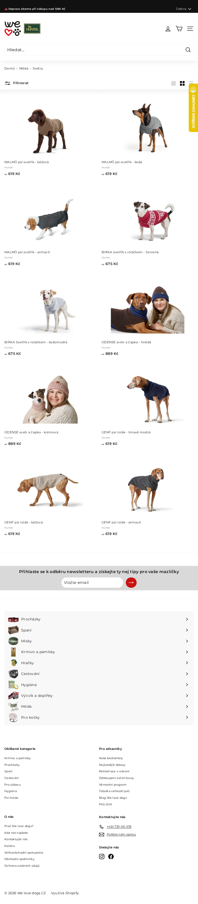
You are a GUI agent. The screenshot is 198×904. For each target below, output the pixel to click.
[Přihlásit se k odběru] (131, 582)
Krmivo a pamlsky (17, 758)
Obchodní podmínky (19, 859)
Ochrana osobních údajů (22, 865)
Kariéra (9, 846)
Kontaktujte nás (16, 839)
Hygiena (10, 791)
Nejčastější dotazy (112, 765)
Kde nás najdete (16, 833)
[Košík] (179, 28)
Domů (9, 68)
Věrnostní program (113, 784)
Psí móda (11, 798)
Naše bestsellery (111, 758)
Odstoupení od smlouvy (116, 778)
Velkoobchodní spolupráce (23, 852)
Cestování (11, 778)
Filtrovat (20, 83)
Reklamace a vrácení (114, 771)
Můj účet (105, 804)
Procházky (12, 765)
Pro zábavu (12, 784)
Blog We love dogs (113, 798)
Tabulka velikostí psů (114, 791)
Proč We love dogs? (19, 826)
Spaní (8, 771)
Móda (23, 68)
